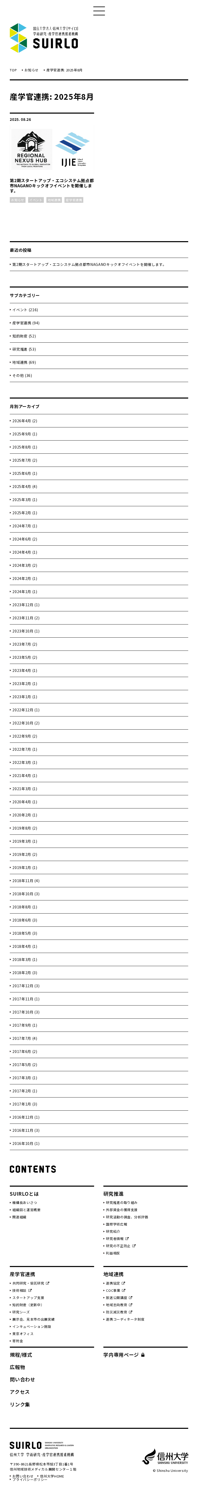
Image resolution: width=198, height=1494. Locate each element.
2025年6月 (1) (24, 473)
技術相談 (19, 1290)
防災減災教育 (116, 1312)
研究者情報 (114, 1238)
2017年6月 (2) (24, 1051)
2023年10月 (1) (25, 631)
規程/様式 (21, 1354)
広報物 (17, 1366)
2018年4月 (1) (24, 946)
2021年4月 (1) (24, 775)
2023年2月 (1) (24, 683)
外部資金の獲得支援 (122, 1209)
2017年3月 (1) (24, 1077)
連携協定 (113, 1283)
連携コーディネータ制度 (125, 1319)
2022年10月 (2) (25, 722)
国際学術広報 (116, 1224)
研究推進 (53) (24, 349)
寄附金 (17, 1340)
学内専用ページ (121, 1354)
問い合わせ (22, 1379)
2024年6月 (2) (24, 539)
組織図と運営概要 (26, 1209)
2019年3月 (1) (24, 841)
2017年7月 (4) (24, 1038)
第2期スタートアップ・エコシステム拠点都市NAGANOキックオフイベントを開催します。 (89, 264)
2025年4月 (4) (24, 486)
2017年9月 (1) (24, 1025)
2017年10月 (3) (25, 1012)
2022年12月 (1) (25, 709)
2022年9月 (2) (24, 736)
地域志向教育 (116, 1304)
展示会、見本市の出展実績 (33, 1319)
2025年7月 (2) (24, 460)
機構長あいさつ (24, 1202)
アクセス (20, 1391)
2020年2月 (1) (24, 814)
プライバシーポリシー (30, 1479)
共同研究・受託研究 (28, 1283)
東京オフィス (23, 1333)
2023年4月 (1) (24, 670)
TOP (13, 70)
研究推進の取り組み (122, 1202)
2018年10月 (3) (25, 893)
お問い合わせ (23, 1476)
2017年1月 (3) (24, 1104)
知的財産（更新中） (28, 1304)
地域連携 (113, 1273)
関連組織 (19, 1216)
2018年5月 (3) (24, 933)
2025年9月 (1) (24, 433)
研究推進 (113, 1193)
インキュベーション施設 (31, 1326)
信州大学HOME (52, 1476)
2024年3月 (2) (24, 565)
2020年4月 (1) (24, 801)
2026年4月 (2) (24, 420)
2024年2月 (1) (24, 578)
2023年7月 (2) (24, 644)
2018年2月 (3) (24, 972)
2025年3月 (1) (24, 499)
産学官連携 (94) (26, 322)
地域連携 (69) (24, 362)
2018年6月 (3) (24, 920)
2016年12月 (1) (25, 1117)
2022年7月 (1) (24, 749)
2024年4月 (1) (24, 552)
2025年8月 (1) (24, 447)
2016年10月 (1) (25, 1143)
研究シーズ (21, 1312)
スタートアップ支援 (28, 1297)
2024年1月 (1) (24, 591)
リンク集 (20, 1404)
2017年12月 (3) (25, 985)
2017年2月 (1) (24, 1090)
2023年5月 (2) (24, 657)
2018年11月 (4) (25, 880)
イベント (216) (25, 309)
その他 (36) (22, 375)
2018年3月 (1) (24, 959)
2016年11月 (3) (25, 1130)
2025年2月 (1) (24, 512)
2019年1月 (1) (24, 867)
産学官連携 (22, 1273)
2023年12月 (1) (25, 604)
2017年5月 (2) (24, 1064)
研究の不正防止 (118, 1245)
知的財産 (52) (24, 336)
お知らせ (31, 70)
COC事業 (113, 1290)
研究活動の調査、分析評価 (127, 1216)
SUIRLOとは (24, 1193)
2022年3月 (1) (24, 762)
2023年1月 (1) (24, 696)
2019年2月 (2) (24, 854)
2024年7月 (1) (24, 525)
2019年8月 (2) (24, 828)
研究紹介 (113, 1231)
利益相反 (113, 1253)
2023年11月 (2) (25, 617)
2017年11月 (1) (25, 998)
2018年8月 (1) (24, 906)
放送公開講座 (116, 1297)
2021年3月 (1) (24, 788)
